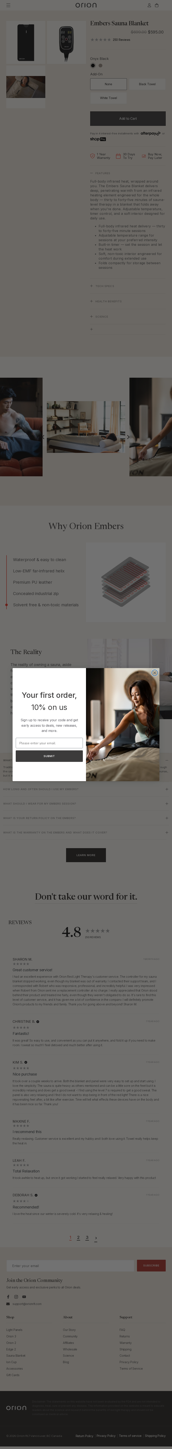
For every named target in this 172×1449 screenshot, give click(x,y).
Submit (49, 756)
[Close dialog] (155, 673)
